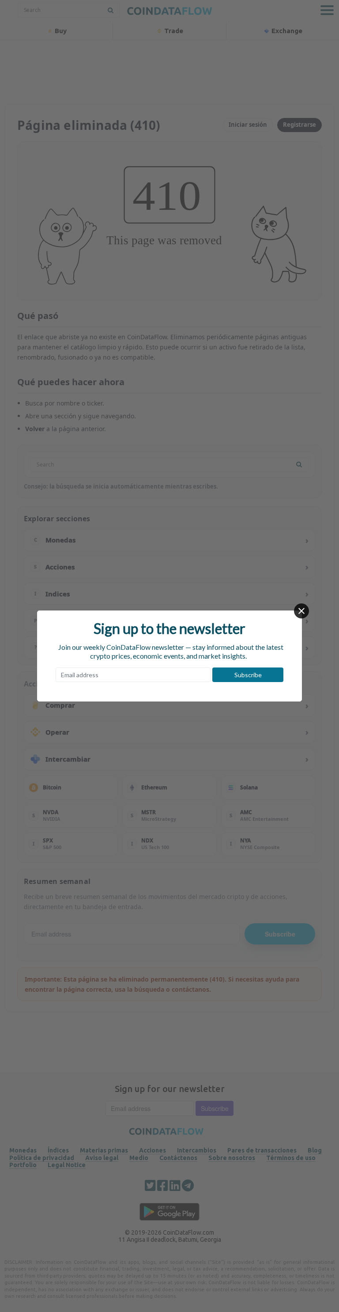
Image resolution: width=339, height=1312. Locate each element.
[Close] (301, 610)
